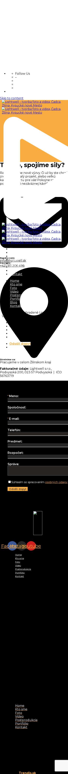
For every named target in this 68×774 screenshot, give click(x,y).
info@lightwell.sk (21, 499)
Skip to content (11, 98)
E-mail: (14, 419)
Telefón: (14, 430)
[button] (38, 641)
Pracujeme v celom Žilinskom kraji (33, 509)
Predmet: (15, 441)
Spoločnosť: (17, 407)
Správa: (13, 464)
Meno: (14, 396)
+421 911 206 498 (20, 504)
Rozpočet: (15, 453)
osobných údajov (56, 482)
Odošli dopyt (20, 344)
